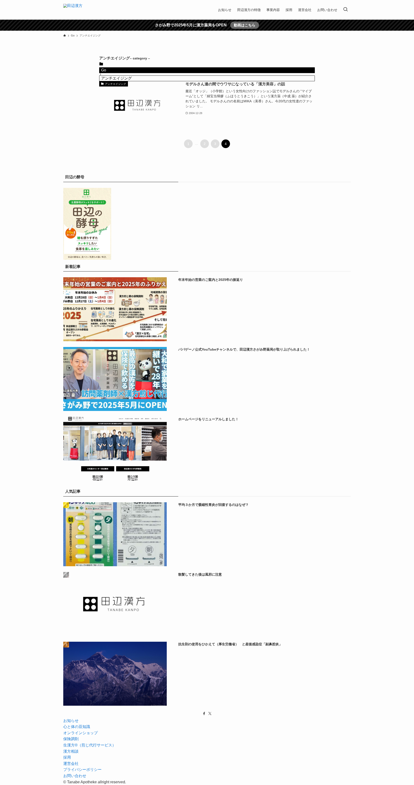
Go (103, 70)
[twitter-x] (210, 713)
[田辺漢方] (72, 10)
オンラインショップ (80, 733)
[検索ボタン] (345, 10)
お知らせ (71, 721)
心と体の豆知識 (76, 727)
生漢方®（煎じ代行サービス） (89, 745)
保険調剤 (71, 739)
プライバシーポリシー (82, 770)
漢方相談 (71, 751)
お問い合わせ (74, 776)
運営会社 (71, 764)
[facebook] (204, 713)
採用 (67, 757)
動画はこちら (244, 25)
